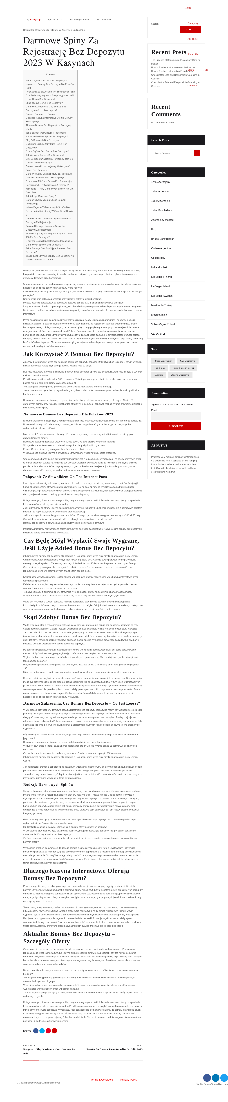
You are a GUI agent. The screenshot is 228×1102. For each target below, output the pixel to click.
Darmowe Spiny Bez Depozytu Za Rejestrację (49, 173)
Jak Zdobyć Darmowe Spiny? (41, 196)
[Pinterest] (48, 1030)
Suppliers (158, 375)
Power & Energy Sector (183, 368)
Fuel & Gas (159, 368)
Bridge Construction (162, 238)
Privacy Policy (128, 1079)
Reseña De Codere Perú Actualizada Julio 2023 (115, 1049)
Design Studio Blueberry (215, 1084)
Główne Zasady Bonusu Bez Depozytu (45, 177)
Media (191, 70)
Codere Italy (158, 257)
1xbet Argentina (160, 191)
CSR (205, 70)
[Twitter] (42, 1030)
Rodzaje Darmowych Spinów (40, 114)
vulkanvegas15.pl (32, 490)
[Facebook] (35, 1030)
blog (153, 229)
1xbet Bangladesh (161, 210)
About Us (193, 54)
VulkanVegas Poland (163, 324)
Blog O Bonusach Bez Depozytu (42, 140)
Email (154, 410)
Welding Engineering (180, 375)
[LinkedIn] (54, 1030)
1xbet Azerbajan (160, 200)
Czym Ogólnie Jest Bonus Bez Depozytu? (47, 151)
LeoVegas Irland (160, 286)
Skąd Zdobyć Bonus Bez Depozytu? (44, 103)
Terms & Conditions (102, 1079)
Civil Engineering (187, 361)
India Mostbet (159, 267)
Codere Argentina (161, 248)
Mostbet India (159, 314)
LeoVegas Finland (161, 276)
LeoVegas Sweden (161, 295)
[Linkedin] (215, 1078)
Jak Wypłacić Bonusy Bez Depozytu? (45, 155)
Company (193, 23)
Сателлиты (158, 333)
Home (188, 7)
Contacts (192, 85)
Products (192, 38)
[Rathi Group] (100, 47)
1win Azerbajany (160, 182)
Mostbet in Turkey (161, 305)
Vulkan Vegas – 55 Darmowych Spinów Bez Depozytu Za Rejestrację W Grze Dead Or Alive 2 (50, 211)
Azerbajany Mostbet (162, 219)
